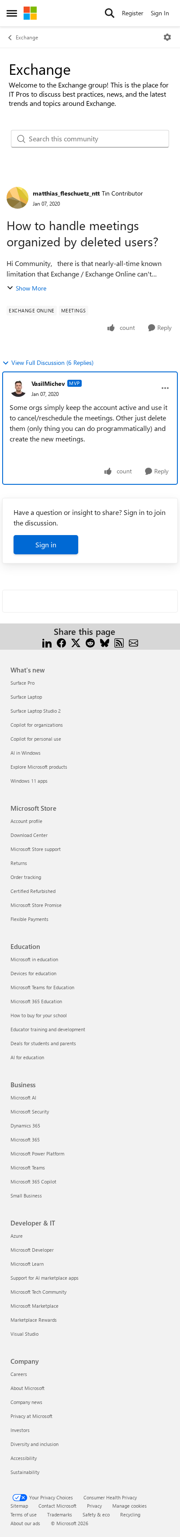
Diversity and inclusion (34, 1444)
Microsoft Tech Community (38, 1291)
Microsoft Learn (27, 1263)
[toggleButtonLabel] (167, 37)
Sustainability (24, 1472)
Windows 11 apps (29, 780)
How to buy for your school (38, 1015)
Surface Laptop (26, 696)
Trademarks (59, 1514)
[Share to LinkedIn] (47, 642)
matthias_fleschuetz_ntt (66, 193)
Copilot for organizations (36, 724)
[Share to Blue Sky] (104, 642)
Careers (18, 1374)
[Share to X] (75, 642)
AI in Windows (25, 752)
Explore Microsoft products (38, 766)
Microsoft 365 (25, 1139)
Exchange (27, 37)
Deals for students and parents (43, 1043)
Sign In (160, 13)
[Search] (109, 13)
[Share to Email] (133, 642)
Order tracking (25, 877)
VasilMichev (48, 383)
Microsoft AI (23, 1097)
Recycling (130, 1514)
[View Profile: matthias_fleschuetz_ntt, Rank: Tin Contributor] (17, 198)
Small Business (26, 1195)
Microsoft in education (34, 959)
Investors (20, 1430)
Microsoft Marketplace (34, 1305)
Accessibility (23, 1458)
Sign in (45, 544)
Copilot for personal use (35, 738)
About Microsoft (27, 1388)
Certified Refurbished (32, 891)
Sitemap (19, 1505)
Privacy (94, 1505)
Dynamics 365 (25, 1125)
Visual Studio (24, 1333)
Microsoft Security (29, 1111)
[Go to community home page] (30, 13)
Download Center (29, 835)
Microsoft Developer (32, 1249)
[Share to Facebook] (61, 642)
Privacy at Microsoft (31, 1416)
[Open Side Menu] (11, 13)
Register (132, 13)
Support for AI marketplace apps (44, 1277)
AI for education (27, 1057)
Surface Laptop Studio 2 (35, 710)
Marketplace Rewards (33, 1319)
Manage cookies (129, 1505)
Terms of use (23, 1514)
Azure (16, 1235)
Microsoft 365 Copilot (33, 1181)
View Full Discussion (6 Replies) (52, 362)
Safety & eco (96, 1514)
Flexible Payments (29, 919)
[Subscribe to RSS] (119, 642)
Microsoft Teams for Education (42, 987)
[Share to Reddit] (90, 642)
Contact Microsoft (57, 1505)
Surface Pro (22, 682)
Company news (26, 1402)
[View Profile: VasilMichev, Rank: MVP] (18, 388)
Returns (18, 863)
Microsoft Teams (27, 1167)
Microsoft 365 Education (36, 1001)
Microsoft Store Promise (36, 905)
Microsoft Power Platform (37, 1153)
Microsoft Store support (35, 849)
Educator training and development (47, 1029)
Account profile (26, 821)
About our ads (25, 1523)
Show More (31, 288)
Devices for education (33, 973)
